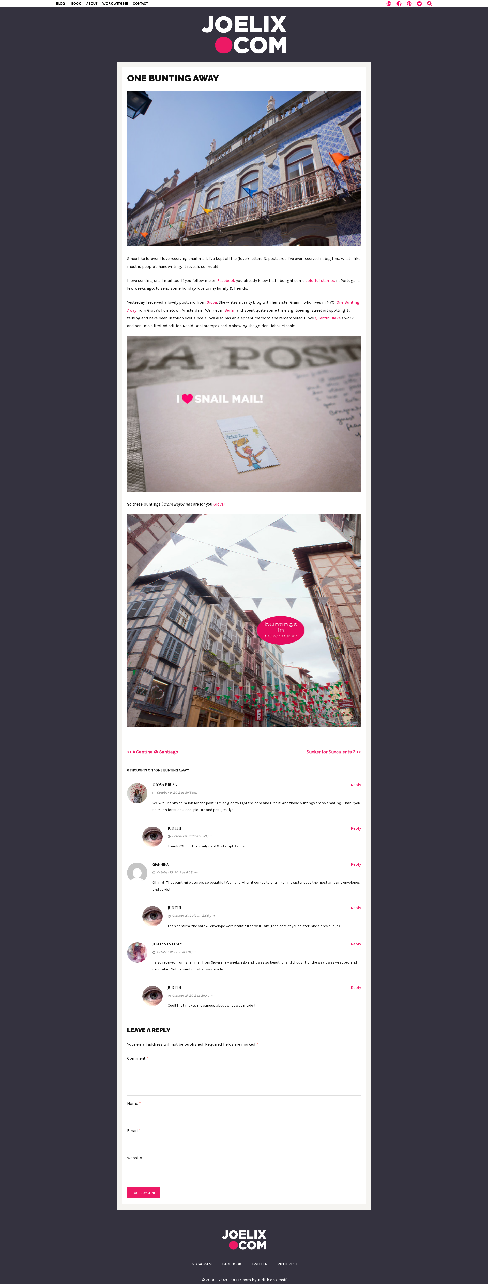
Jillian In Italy (167, 944)
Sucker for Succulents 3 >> (333, 752)
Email (134, 1130)
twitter (259, 1264)
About (91, 3)
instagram (201, 1264)
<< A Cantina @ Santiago (152, 752)
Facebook (226, 280)
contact (140, 3)
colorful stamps (320, 280)
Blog (60, 3)
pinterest (288, 1264)
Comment (137, 1058)
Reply (356, 784)
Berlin (229, 310)
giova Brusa (164, 784)
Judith (174, 828)
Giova (212, 302)
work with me (115, 3)
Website (134, 1157)
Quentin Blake (328, 318)
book (76, 3)
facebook (231, 1264)
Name (134, 1103)
